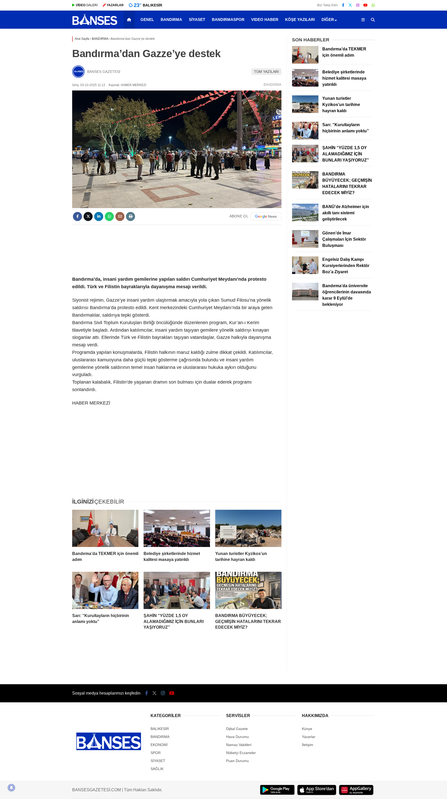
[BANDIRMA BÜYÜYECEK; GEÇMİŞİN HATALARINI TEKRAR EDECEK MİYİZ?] (248, 590)
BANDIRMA (171, 19)
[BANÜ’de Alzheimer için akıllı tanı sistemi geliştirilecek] (305, 220)
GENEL (147, 19)
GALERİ (87, 5)
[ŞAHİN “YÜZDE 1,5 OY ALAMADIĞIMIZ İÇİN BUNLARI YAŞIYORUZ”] (177, 590)
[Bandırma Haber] (94, 24)
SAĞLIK (157, 769)
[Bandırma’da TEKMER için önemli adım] (105, 528)
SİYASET (197, 19)
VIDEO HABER (264, 19)
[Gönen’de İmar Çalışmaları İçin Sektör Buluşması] (305, 246)
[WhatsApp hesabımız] (373, 5)
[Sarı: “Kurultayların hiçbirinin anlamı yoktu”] (105, 590)
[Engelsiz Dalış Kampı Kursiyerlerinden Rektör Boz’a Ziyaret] (305, 273)
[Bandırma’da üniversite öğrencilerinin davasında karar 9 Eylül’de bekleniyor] (305, 299)
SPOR (156, 753)
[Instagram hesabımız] (357, 5)
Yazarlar (308, 737)
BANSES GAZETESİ (103, 72)
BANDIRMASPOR (228, 19)
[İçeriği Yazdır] (130, 216)
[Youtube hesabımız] (365, 5)
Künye (307, 729)
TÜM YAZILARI (266, 72)
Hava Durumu (237, 737)
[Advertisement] (177, 249)
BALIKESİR (160, 729)
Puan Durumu (237, 761)
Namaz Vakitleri (238, 745)
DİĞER (328, 19)
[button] (130, 20)
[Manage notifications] (11, 787)
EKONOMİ (159, 745)
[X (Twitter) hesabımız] (350, 5)
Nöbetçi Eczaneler (241, 753)
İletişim (307, 745)
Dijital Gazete (237, 729)
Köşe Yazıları (300, 19)
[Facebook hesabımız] (343, 5)
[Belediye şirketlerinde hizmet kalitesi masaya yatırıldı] (177, 528)
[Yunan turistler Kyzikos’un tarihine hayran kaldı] (248, 528)
